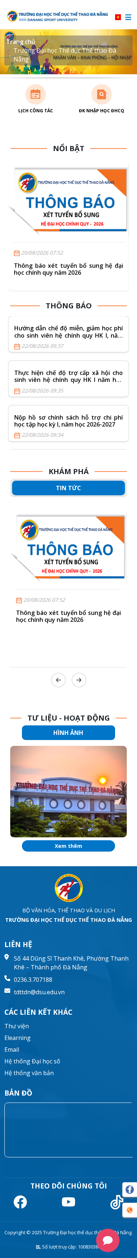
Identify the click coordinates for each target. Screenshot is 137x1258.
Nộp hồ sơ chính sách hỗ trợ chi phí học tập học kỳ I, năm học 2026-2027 (68, 420)
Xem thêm (68, 845)
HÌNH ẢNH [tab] (68, 733)
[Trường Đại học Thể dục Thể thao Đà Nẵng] (58, 16)
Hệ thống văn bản (29, 1073)
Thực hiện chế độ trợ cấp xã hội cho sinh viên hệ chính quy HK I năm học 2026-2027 (68, 380)
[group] (68, 791)
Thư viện (16, 1026)
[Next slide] (79, 680)
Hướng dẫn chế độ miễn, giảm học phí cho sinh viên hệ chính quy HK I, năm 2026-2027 (68, 335)
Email (11, 1049)
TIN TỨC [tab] (68, 488)
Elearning (17, 1038)
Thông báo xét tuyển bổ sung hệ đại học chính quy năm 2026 (68, 269)
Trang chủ (20, 42)
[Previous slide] (58, 680)
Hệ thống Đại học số (32, 1061)
